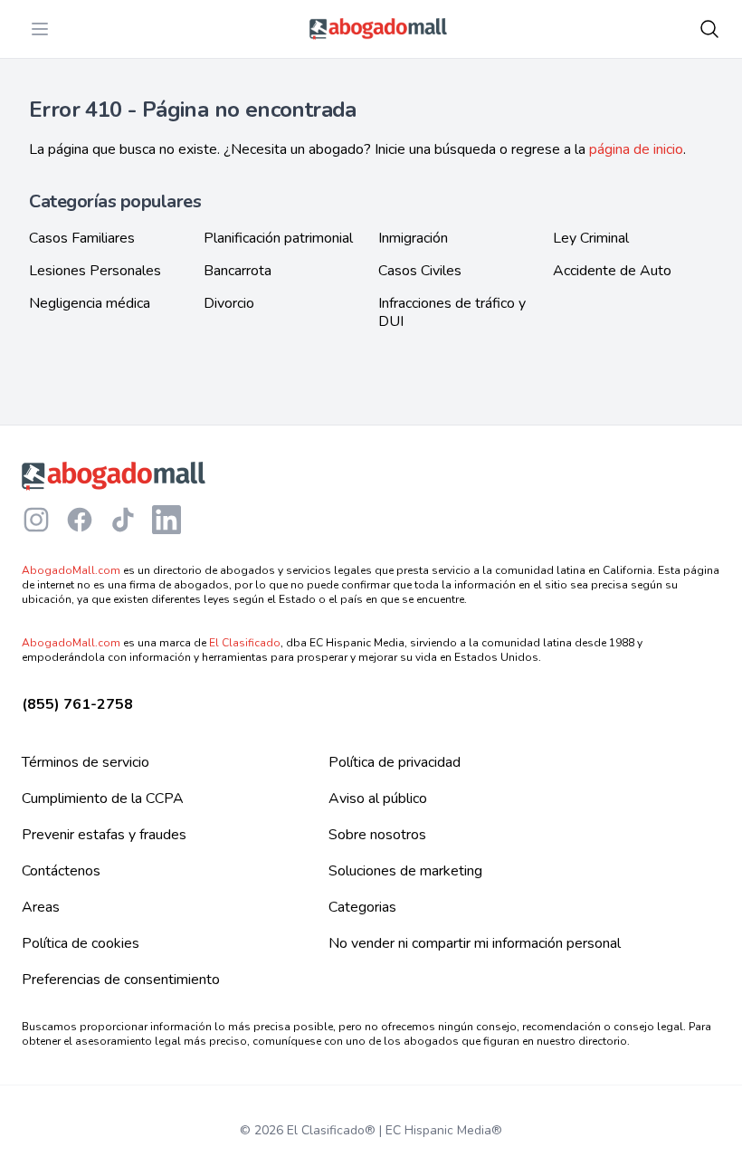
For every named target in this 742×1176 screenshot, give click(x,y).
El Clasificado (245, 643)
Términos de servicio (85, 762)
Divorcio (229, 303)
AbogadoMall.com (71, 570)
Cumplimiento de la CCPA (103, 798)
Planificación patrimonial (278, 238)
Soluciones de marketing (405, 871)
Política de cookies (80, 943)
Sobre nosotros (377, 835)
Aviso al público (377, 798)
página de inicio (636, 149)
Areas (41, 907)
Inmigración (413, 238)
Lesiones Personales (95, 271)
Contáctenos (61, 871)
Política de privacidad (394, 762)
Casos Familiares (82, 238)
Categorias (362, 907)
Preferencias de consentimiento (121, 980)
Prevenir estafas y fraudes (104, 835)
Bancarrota (237, 271)
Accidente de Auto (612, 271)
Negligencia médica (89, 303)
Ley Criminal (591, 238)
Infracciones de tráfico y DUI (452, 312)
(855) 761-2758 (77, 704)
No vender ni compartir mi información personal (474, 943)
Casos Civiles (419, 271)
